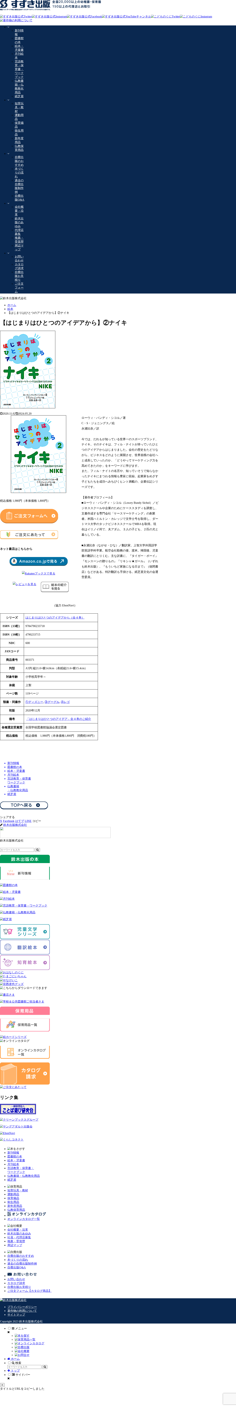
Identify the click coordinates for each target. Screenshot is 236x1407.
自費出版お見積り (19, 1287)
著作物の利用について (22, 1310)
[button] (36, 821)
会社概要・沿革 (17, 1229)
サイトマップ (16, 1314)
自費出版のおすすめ (20, 1255)
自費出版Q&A (16, 1267)
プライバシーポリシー (22, 1306)
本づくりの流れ (17, 1259)
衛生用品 (13, 1202)
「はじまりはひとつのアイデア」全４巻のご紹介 (58, 718)
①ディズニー (34, 702)
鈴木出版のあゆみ (19, 1233)
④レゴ (65, 702)
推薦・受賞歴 (16, 1241)
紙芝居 (11, 1179)
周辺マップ (14, 1245)
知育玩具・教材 (17, 1190)
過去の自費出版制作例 (22, 1263)
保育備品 (13, 1198)
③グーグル (52, 702)
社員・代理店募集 (19, 1237)
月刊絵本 (13, 1164)
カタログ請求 (16, 1283)
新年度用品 (14, 1205)
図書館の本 (14, 1156)
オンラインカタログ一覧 (23, 1219)
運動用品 (13, 1194)
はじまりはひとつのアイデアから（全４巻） (54, 617)
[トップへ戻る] (2, 1385)
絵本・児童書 (16, 1160)
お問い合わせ (16, 1279)
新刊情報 (13, 1152)
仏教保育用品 (16, 1209)
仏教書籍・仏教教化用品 (23, 1175)
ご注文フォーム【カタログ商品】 (29, 1290)
